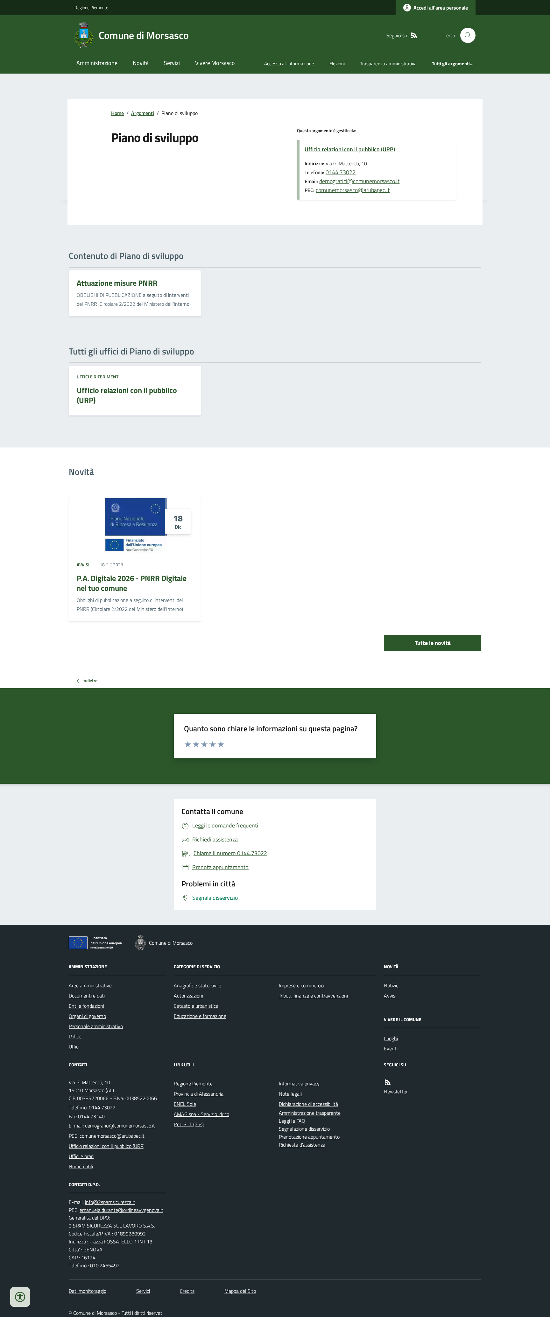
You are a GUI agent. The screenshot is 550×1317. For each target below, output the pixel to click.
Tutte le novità (433, 643)
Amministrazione (96, 63)
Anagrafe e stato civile (197, 985)
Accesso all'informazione (289, 63)
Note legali (290, 1094)
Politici (75, 1036)
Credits (187, 1291)
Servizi (172, 63)
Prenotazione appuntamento (309, 1137)
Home (117, 113)
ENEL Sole (185, 1104)
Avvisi (83, 564)
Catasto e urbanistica (196, 1006)
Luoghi (391, 1038)
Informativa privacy (299, 1083)
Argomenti (142, 113)
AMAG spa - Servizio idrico (201, 1114)
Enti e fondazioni (86, 1006)
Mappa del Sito (240, 1291)
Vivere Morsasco (215, 63)
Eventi (391, 1048)
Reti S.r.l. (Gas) (189, 1124)
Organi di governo (87, 1016)
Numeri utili (81, 1166)
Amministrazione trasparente (310, 1113)
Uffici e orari (81, 1156)
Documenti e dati (87, 995)
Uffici (74, 1046)
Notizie (391, 985)
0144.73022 (341, 172)
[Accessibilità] (20, 1297)
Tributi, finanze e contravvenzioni (313, 995)
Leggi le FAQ (292, 1121)
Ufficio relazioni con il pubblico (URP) (350, 149)
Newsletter (396, 1091)
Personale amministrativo (96, 1026)
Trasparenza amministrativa (388, 63)
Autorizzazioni (188, 995)
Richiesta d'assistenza (302, 1145)
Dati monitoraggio (87, 1291)
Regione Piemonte (91, 7)
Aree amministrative (90, 985)
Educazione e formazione (200, 1016)
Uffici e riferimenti (98, 376)
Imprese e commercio (301, 985)
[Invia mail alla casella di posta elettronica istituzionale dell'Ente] (120, 1125)
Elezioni (337, 63)
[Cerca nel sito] (465, 35)
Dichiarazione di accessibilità (308, 1104)
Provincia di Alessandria (198, 1094)
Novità (141, 63)
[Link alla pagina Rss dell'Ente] (387, 1082)
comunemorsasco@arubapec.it (353, 190)
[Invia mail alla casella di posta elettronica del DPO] (110, 1202)
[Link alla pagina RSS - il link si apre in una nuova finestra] (414, 35)
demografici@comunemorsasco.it (359, 181)
